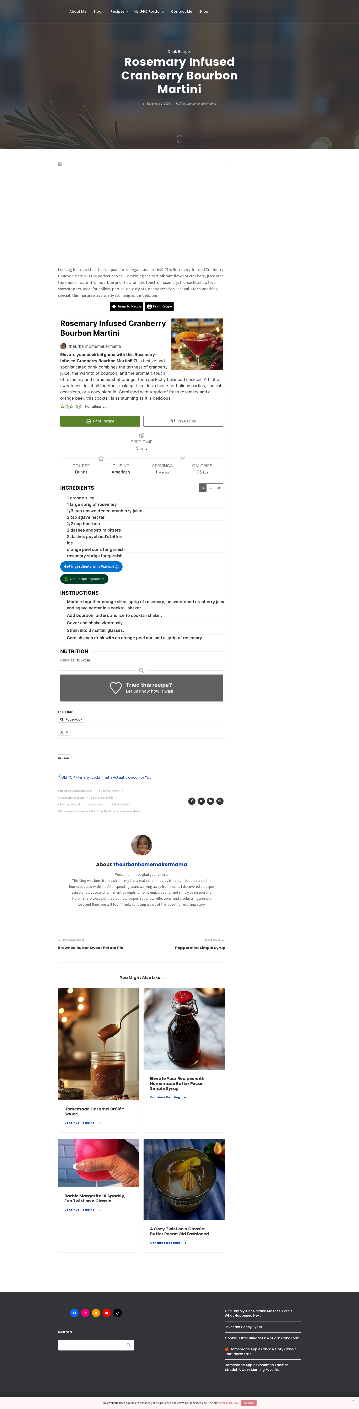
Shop (203, 11)
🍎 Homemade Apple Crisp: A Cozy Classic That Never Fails (261, 1351)
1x (202, 488)
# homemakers (96, 805)
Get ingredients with (82, 566)
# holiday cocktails (69, 805)
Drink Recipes (179, 52)
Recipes (118, 11)
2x (211, 488)
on (156, 104)
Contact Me (181, 11)
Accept (249, 1403)
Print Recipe (162, 306)
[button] (62, 406)
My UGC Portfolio (149, 11)
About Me (77, 11)
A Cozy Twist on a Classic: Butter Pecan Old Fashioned (179, 1231)
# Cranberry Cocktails (71, 798)
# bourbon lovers (109, 791)
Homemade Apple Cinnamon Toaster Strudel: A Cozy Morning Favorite (256, 1367)
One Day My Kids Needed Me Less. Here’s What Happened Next (258, 1313)
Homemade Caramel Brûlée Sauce (94, 1111)
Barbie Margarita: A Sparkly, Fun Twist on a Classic (94, 1198)
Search (65, 1331)
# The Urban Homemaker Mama (120, 811)
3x (219, 488)
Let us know (138, 691)
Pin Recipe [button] (186, 421)
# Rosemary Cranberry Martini (76, 811)
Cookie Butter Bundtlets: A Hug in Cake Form (262, 1338)
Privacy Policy (227, 1403)
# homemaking (121, 805)
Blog (97, 11)
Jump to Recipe (128, 306)
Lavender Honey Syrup (243, 1327)
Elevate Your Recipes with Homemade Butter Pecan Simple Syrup (177, 1083)
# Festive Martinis (102, 798)
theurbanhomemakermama (198, 104)
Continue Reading (79, 1123)
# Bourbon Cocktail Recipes (75, 791)
